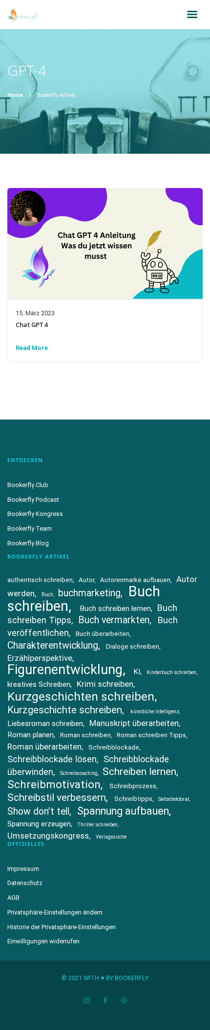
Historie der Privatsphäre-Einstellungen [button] (61, 927)
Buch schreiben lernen (115, 608)
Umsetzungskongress (48, 836)
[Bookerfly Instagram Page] (86, 1001)
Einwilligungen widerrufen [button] (43, 941)
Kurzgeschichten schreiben (80, 696)
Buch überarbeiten (102, 633)
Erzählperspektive (39, 658)
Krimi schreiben (105, 684)
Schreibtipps (133, 798)
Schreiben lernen (139, 771)
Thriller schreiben (97, 824)
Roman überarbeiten (44, 746)
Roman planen (30, 734)
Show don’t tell (38, 811)
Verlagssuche (111, 837)
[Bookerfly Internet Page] (123, 1001)
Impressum (23, 868)
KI (136, 671)
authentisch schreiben (40, 580)
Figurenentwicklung (65, 670)
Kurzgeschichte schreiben (64, 710)
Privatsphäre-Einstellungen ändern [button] (55, 912)
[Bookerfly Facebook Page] (105, 1001)
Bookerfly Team (29, 528)
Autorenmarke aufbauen (135, 580)
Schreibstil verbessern (56, 797)
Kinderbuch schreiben (171, 672)
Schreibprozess (132, 786)
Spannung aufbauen (123, 811)
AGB (13, 897)
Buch (47, 594)
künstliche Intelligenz (154, 711)
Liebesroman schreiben (45, 723)
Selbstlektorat (173, 799)
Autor (86, 580)
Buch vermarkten (113, 620)
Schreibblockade (113, 747)
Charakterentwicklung (52, 645)
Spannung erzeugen (39, 823)
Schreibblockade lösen (52, 759)
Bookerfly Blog (28, 543)
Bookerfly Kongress (35, 513)
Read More (32, 347)
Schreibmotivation (54, 784)
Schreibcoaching (79, 773)
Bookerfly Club (27, 485)
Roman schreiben (85, 735)
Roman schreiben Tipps (151, 735)
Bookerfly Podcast (33, 499)
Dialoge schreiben (132, 646)
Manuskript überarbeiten (134, 723)
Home (15, 95)
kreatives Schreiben (38, 684)
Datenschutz (24, 883)
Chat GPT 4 (32, 324)
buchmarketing (89, 593)
